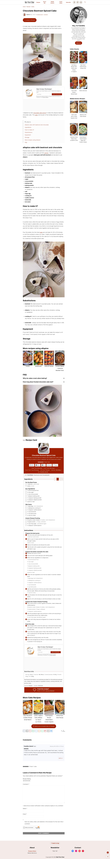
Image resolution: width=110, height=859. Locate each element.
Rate (49, 465)
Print (38, 465)
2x (59, 479)
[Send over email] (33, 731)
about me (78, 43)
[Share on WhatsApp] (42, 731)
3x (62, 479)
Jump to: (28, 122)
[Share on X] (27, 731)
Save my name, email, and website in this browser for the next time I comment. (44, 822)
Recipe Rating (27, 779)
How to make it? (29, 130)
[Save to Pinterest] (30, 731)
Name (25, 808)
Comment (26, 784)
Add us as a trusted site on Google (44, 726)
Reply (61, 758)
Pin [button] (44, 465)
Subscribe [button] (68, 2)
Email (25, 814)
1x (57, 479)
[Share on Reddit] (39, 731)
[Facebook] (74, 2)
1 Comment (46, 14)
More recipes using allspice (32, 140)
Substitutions (28, 132)
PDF (32, 465)
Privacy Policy (32, 851)
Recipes (38, 2)
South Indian (60, 2)
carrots (46, 153)
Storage (27, 137)
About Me (44, 2)
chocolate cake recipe (39, 113)
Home (24, 6)
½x (55, 479)
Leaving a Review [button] (49, 690)
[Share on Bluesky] (51, 731)
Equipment (28, 135)
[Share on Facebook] (24, 731)
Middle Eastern (52, 2)
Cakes (32, 6)
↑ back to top (55, 843)
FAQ (26, 142)
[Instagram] (81, 2)
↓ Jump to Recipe (30, 20)
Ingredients (28, 127)
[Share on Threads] (48, 731)
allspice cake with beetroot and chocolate (37, 125)
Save (56, 465)
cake (36, 115)
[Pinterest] (77, 2)
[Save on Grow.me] (36, 731)
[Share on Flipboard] (45, 731)
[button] (38, 462)
